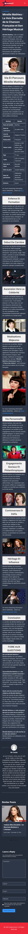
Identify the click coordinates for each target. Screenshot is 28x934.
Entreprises (5, 11)
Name (5, 884)
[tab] (10, 840)
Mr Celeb (14, 752)
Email (5, 891)
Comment (6, 861)
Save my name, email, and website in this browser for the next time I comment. (14, 904)
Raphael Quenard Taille (9, 612)
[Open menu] (24, 3)
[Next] (23, 822)
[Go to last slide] (4, 822)
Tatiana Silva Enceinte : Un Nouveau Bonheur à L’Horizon (14, 827)
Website (5, 899)
